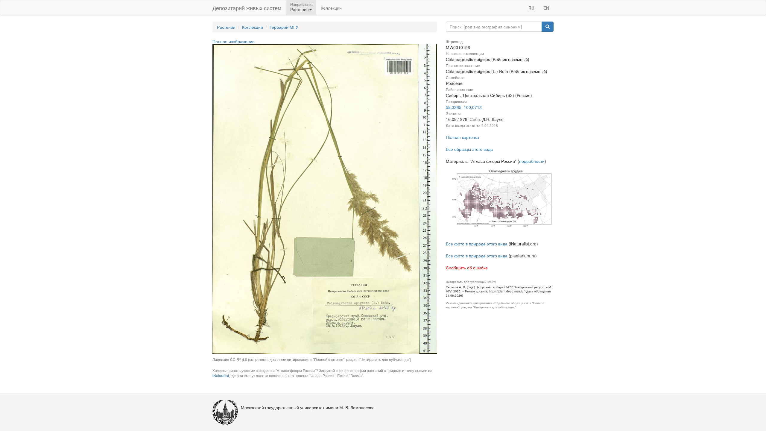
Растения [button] (299, 9)
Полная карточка (462, 137)
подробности (532, 161)
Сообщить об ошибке (467, 268)
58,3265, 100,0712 (464, 107)
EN (546, 8)
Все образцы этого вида (469, 149)
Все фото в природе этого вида (476, 244)
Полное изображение (233, 41)
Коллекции (331, 8)
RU (531, 8)
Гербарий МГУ (284, 27)
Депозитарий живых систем (246, 8)
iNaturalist (220, 375)
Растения (226, 27)
